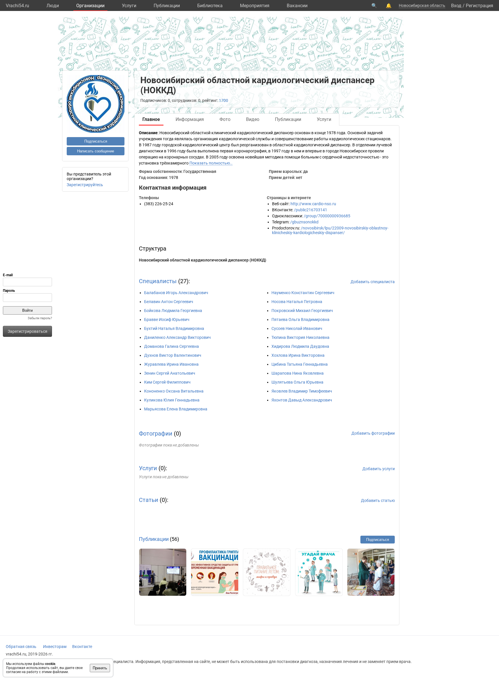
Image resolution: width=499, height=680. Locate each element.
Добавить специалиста (373, 281)
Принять (100, 668)
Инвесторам (54, 646)
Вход (456, 5)
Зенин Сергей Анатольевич (169, 373)
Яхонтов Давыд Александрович (301, 400)
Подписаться (95, 141)
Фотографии (155, 433)
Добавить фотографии (373, 433)
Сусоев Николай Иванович (296, 328)
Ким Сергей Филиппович (167, 382)
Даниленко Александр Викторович (177, 337)
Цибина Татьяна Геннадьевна (299, 364)
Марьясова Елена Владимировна (175, 409)
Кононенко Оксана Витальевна (174, 391)
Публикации (167, 5)
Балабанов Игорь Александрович (176, 292)
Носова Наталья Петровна (296, 301)
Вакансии (297, 5)
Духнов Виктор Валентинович (172, 355)
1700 (223, 100)
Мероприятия (254, 5)
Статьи (148, 499)
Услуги (129, 5)
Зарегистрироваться (27, 331)
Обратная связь (21, 646)
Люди (52, 5)
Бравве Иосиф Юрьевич (166, 319)
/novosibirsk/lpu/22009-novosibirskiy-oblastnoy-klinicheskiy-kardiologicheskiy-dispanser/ (330, 230)
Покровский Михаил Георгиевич (302, 310)
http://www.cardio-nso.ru (313, 203)
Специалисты (158, 281)
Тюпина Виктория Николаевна (300, 337)
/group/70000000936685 (327, 216)
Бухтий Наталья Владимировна (174, 328)
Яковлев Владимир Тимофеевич (301, 391)
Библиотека (210, 5)
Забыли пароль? (40, 318)
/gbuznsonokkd (304, 222)
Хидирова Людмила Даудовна (300, 346)
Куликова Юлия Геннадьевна (172, 400)
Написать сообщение (95, 151)
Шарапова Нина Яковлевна (297, 373)
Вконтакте (82, 646)
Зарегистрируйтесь (85, 184)
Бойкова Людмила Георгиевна (173, 310)
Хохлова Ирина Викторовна (298, 355)
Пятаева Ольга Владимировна (300, 319)
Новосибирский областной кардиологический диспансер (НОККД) (202, 260)
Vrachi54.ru (17, 5)
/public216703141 (310, 210)
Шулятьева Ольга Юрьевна (297, 382)
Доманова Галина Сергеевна (171, 346)
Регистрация (479, 5)
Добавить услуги (378, 468)
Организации (90, 5)
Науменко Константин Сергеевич (302, 292)
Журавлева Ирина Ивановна (171, 364)
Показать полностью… (210, 163)
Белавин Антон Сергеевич (168, 301)
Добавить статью (378, 500)
